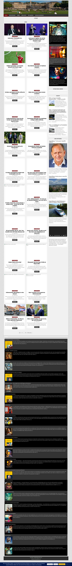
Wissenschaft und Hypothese (10, 383)
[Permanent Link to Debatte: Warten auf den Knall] (14, 251)
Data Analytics (7, 350)
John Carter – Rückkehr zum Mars (11, 339)
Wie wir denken (8, 524)
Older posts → (29, 332)
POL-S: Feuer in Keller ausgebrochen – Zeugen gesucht (57, 97)
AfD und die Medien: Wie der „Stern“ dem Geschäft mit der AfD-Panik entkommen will (14, 231)
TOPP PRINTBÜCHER (30, 15)
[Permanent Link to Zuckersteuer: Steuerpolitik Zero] (14, 29)
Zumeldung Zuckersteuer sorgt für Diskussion (58, 175)
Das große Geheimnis (9, 470)
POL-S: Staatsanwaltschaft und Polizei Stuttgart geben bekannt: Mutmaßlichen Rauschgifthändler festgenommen (57, 110)
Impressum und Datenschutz (39, 15)
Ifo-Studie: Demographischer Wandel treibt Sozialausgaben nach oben (15, 173)
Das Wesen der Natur (9, 437)
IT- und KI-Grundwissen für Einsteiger (12, 491)
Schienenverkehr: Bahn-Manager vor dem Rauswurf (15, 293)
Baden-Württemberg (12, 15)
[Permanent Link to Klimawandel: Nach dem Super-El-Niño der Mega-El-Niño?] (36, 251)
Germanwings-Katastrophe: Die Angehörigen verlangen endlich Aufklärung (36, 119)
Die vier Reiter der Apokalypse (10, 546)
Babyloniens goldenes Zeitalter (10, 448)
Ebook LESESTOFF (23, 15)
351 (25, 332)
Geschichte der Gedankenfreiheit (55, 22)
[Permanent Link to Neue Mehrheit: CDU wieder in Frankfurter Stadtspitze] (36, 57)
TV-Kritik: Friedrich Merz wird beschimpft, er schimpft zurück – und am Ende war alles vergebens (14, 204)
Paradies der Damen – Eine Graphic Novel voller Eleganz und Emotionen (18, 372)
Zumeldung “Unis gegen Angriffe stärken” (57, 140)
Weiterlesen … (62, 105)
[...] (52, 41)
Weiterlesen (15, 46)
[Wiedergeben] (50, 234)
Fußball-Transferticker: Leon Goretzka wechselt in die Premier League (15, 66)
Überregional (15, 36)
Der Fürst (6, 415)
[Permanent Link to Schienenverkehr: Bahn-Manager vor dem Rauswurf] (14, 282)
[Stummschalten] (63, 234)
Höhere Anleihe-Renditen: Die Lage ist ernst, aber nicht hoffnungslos (36, 319)
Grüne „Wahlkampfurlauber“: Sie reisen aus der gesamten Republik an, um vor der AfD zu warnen (37, 200)
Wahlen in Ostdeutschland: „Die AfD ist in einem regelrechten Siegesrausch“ (15, 319)
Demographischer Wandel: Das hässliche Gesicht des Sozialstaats (37, 147)
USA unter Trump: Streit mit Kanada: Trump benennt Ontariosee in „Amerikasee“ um (37, 173)
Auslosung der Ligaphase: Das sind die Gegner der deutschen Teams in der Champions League (37, 39)
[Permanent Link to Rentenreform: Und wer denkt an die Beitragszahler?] (14, 138)
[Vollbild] (65, 234)
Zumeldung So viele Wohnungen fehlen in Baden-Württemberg (57, 200)
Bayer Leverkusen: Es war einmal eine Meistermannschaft (37, 293)
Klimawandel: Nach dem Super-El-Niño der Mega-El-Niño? (37, 263)
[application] (58, 230)
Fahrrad (18, 15)
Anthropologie (7, 394)
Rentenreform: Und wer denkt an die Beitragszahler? (15, 147)
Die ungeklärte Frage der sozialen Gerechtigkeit (13, 361)
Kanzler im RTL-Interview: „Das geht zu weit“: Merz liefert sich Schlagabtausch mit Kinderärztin (37, 232)
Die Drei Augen (7, 535)
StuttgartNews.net (36, 7)
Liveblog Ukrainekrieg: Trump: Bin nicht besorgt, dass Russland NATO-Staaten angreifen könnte (14, 120)
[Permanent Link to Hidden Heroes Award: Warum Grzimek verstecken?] (36, 83)
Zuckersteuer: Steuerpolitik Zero (15, 38)
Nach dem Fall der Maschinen (10, 513)
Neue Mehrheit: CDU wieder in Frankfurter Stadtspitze (37, 66)
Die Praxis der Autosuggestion (10, 502)
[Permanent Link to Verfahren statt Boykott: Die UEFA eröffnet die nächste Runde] (14, 83)
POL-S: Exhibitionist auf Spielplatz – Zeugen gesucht (58, 124)
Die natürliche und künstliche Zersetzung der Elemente (15, 459)
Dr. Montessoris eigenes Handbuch (11, 426)
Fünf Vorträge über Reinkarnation (55, 43)
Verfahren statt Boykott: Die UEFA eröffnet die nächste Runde (15, 93)
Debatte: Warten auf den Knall (14, 262)
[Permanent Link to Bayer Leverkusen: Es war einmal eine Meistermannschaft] (36, 282)
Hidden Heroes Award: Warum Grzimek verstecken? (36, 93)
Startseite (5, 15)
